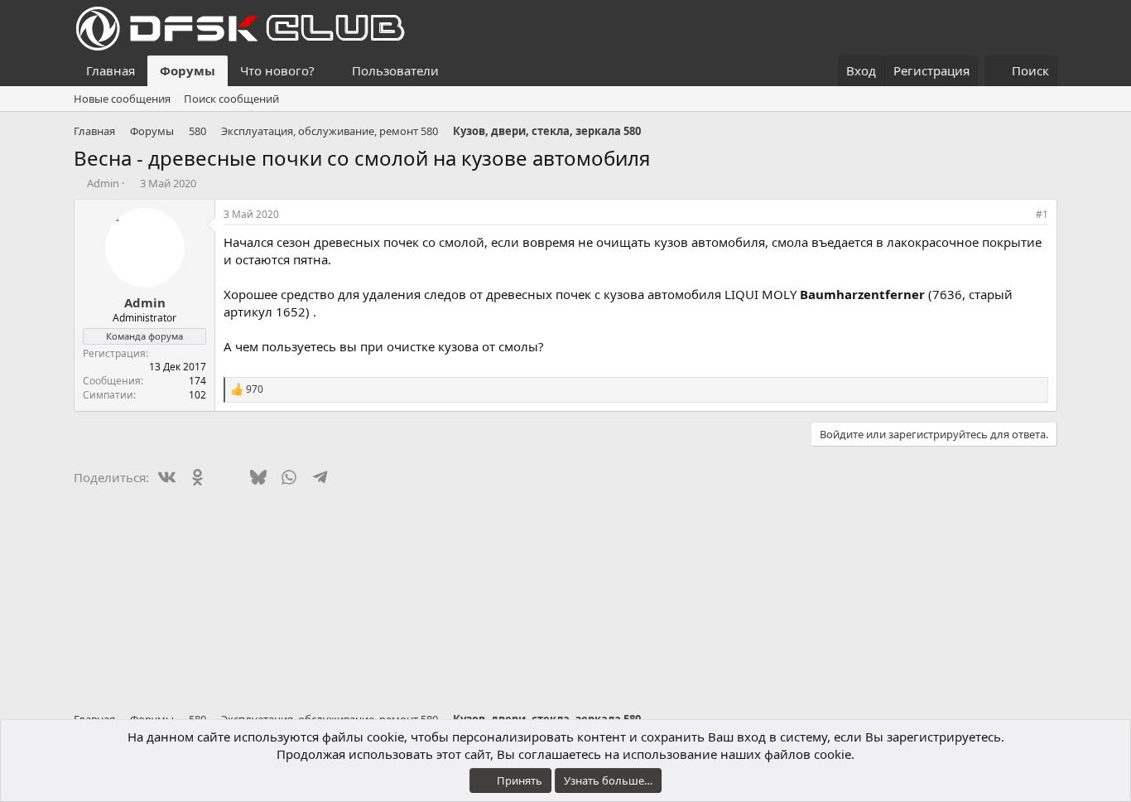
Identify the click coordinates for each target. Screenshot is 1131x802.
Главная (110, 70)
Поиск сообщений (231, 98)
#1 (1042, 214)
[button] (327, 71)
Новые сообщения (122, 98)
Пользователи (395, 70)
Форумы (187, 70)
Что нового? (277, 70)
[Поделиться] (1019, 215)
